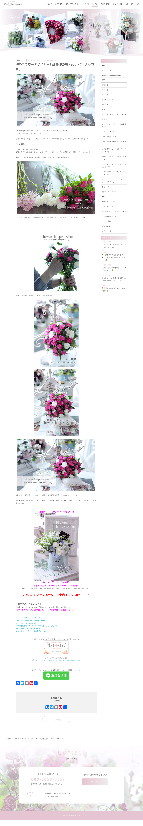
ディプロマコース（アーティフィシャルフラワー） (114, 180)
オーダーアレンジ (108, 202)
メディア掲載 (106, 221)
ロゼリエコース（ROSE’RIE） (27, 623)
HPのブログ (106, 226)
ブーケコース (106, 70)
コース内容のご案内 (109, 136)
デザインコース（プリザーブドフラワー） (114, 158)
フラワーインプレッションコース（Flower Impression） (37, 618)
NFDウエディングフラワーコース (28, 628)
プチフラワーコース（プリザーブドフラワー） (114, 143)
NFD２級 (105, 85)
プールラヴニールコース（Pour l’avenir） (31, 620)
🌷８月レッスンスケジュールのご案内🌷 (113, 288)
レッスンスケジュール (110, 132)
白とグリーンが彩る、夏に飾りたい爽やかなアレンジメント (114, 277)
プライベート (106, 231)
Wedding (105, 104)
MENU (86, 4)
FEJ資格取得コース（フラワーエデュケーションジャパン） (37, 626)
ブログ (17, 739)
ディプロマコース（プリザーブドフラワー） (114, 173)
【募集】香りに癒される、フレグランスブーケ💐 (114, 267)
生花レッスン (106, 187)
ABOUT (58, 4)
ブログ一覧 (56, 720)
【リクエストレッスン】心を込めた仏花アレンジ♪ (114, 244)
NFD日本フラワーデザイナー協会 (114, 211)
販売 (103, 80)
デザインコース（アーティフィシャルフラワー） (114, 165)
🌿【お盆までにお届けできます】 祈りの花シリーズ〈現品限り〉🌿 (113, 256)
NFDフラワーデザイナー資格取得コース (43, 60)
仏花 (103, 109)
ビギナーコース (107, 100)
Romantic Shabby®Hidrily (111, 75)
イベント (105, 65)
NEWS (104, 119)
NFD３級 (105, 90)
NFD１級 (105, 95)
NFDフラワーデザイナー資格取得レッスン (31, 631)
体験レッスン (106, 197)
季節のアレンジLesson (110, 192)
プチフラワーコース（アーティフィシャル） (114, 150)
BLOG (95, 4)
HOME (49, 4)
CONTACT (117, 4)
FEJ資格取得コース (109, 216)
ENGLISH (105, 4)
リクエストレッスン (109, 206)
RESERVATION (72, 4)
